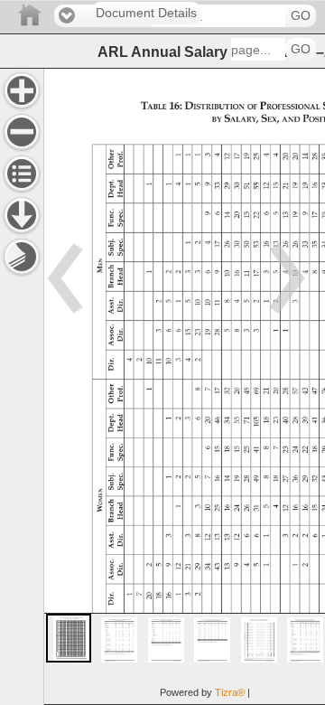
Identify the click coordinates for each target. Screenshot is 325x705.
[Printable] (22, 257)
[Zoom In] (22, 90)
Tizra (230, 692)
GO (300, 16)
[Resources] (22, 215)
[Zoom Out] (22, 132)
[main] (184, 386)
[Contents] (22, 173)
